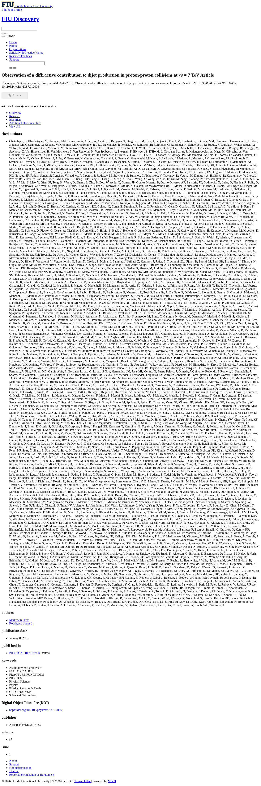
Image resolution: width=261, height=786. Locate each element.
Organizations (17, 49)
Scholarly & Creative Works (26, 52)
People (13, 45)
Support (14, 59)
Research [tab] (14, 116)
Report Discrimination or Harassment (31, 774)
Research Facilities (20, 56)
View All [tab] (14, 126)
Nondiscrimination (20, 767)
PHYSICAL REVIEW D (24, 652)
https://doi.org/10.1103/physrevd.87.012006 (35, 710)
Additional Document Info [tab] (25, 123)
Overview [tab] (15, 112)
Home (13, 42)
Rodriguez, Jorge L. (21, 623)
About (13, 761)
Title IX (14, 771)
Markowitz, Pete (19, 620)
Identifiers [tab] (15, 119)
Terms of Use (82, 781)
